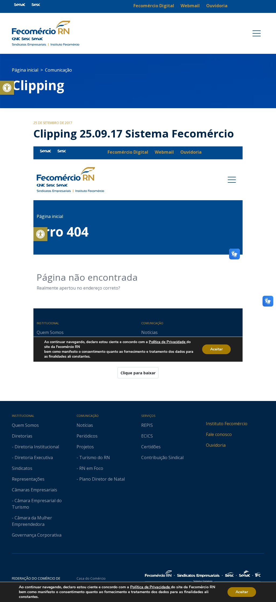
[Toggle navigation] (256, 33)
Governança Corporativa (36, 535)
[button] (7, 88)
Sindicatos (22, 468)
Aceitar (242, 591)
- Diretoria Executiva (32, 457)
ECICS (147, 436)
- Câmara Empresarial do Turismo (37, 504)
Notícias (85, 425)
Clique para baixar (138, 372)
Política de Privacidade (150, 587)
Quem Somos (25, 425)
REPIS (147, 425)
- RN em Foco (90, 468)
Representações (28, 479)
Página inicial (25, 70)
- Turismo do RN (93, 457)
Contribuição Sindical (162, 457)
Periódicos (87, 436)
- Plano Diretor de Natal (101, 479)
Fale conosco (219, 434)
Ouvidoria (216, 445)
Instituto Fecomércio (226, 424)
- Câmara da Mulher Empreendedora (32, 521)
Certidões (151, 447)
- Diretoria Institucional (35, 447)
